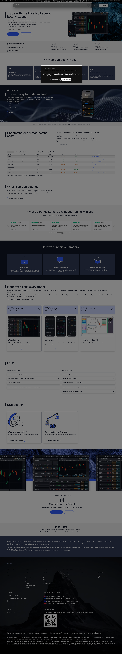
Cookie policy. (52, 75)
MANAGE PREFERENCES (55, 79)
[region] (61, 74)
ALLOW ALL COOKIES (66, 79)
